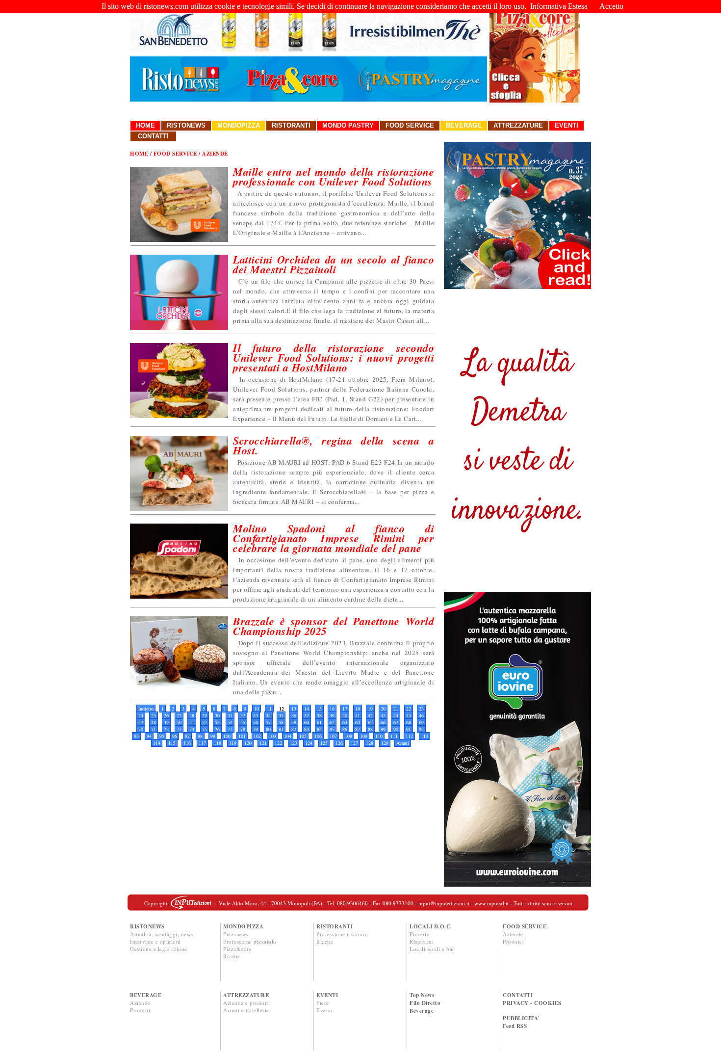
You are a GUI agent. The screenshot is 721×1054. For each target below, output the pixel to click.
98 (200, 736)
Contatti (153, 136)
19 (370, 708)
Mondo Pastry (348, 125)
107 (333, 736)
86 (344, 729)
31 (230, 715)
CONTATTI (518, 995)
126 (339, 742)
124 (308, 742)
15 (319, 708)
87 (357, 729)
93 (136, 736)
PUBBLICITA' (521, 1018)
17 (344, 708)
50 (179, 722)
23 (421, 708)
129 (384, 742)
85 (332, 729)
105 (303, 736)
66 (383, 722)
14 (306, 708)
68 (408, 722)
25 (153, 715)
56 (255, 722)
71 (153, 729)
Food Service (410, 125)
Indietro (146, 708)
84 (319, 729)
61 (319, 722)
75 (204, 729)
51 (191, 722)
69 (421, 722)
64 (357, 722)
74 (191, 729)
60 (306, 722)
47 (140, 722)
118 (217, 742)
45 (408, 715)
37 (306, 715)
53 (217, 722)
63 (344, 722)
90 (395, 729)
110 (379, 736)
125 (324, 742)
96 (174, 736)
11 (269, 708)
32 (242, 715)
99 (212, 736)
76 (217, 729)
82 (293, 729)
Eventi (566, 125)
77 (230, 729)
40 (344, 715)
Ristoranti (291, 125)
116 (187, 742)
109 (363, 736)
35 (281, 715)
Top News (422, 995)
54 (230, 722)
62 (332, 722)
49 (166, 722)
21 (395, 708)
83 (306, 729)
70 (140, 729)
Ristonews (186, 125)
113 (424, 736)
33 (255, 715)
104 (287, 736)
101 (242, 736)
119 (232, 742)
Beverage (464, 125)
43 (383, 715)
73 (179, 729)
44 (395, 715)
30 (217, 715)
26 (166, 715)
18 (357, 708)
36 (293, 715)
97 (187, 736)
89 (383, 729)
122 (278, 742)
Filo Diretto (425, 1003)
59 (293, 722)
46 (421, 715)
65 (370, 722)
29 (204, 715)
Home (145, 125)
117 (202, 742)
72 (166, 729)
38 (319, 715)
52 (204, 722)
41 (357, 715)
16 (332, 708)
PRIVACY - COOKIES (532, 1003)
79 (255, 729)
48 (153, 722)
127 (354, 742)
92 (421, 729)
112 (409, 736)
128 (369, 742)
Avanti (402, 742)
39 (332, 715)
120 (248, 742)
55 (242, 722)
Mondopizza (238, 125)
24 (140, 715)
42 (370, 715)
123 (293, 742)
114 (156, 742)
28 (191, 715)
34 (268, 715)
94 (149, 736)
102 (257, 736)
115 (172, 742)
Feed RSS (515, 1026)
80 (268, 729)
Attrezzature (518, 125)
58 (281, 722)
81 (281, 729)
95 (161, 736)
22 (408, 708)
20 (383, 708)
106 (318, 736)
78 (242, 729)
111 (394, 736)
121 (263, 742)
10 (256, 708)
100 (227, 736)
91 (408, 729)
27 (179, 715)
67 (395, 722)
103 (272, 736)
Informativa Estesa (559, 6)
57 (268, 722)
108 (348, 736)
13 (293, 708)
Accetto (611, 6)
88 (370, 729)
